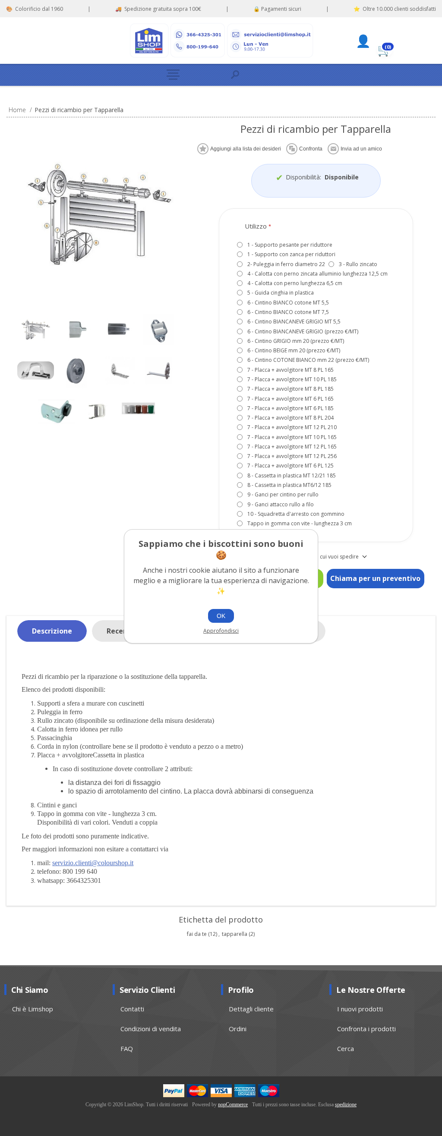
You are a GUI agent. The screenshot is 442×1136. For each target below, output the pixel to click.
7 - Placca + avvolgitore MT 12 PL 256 (292, 456)
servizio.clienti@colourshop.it (92, 862)
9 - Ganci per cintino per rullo (283, 494)
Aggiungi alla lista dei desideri (245, 149)
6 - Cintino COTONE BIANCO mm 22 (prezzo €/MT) (308, 360)
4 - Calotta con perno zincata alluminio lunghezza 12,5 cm (317, 273)
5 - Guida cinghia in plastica (280, 292)
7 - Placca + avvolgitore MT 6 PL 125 (290, 465)
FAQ (126, 1048)
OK (221, 615)
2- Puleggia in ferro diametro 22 (286, 264)
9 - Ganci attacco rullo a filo (280, 504)
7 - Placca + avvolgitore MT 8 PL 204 (290, 417)
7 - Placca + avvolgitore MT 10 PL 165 (292, 437)
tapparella (234, 934)
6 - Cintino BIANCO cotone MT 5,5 (288, 302)
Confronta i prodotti (366, 1028)
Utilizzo (256, 226)
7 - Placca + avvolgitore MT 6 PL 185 (290, 408)
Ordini (237, 1028)
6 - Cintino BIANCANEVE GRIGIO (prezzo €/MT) (302, 331)
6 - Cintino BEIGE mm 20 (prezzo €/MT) (293, 350)
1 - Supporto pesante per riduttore (289, 244)
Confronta (310, 149)
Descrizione (52, 631)
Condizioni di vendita (150, 1028)
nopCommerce (233, 1104)
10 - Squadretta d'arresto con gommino (295, 514)
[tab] (52, 631)
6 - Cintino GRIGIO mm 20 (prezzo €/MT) (295, 341)
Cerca (345, 1048)
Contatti (132, 1008)
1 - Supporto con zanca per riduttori (291, 254)
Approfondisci (221, 630)
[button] (191, 75)
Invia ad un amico (361, 149)
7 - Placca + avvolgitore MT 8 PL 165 (290, 369)
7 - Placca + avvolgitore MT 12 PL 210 (292, 427)
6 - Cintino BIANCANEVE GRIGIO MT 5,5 (294, 321)
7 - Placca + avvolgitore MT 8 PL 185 (290, 388)
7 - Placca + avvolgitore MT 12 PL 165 (292, 446)
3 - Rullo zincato (358, 264)
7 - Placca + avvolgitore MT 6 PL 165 (290, 398)
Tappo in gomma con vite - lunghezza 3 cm (299, 523)
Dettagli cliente (251, 1008)
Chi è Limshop (32, 1008)
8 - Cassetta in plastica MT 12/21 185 (291, 475)
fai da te (197, 934)
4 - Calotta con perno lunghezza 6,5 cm (294, 283)
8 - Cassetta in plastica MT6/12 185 (289, 485)
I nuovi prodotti (360, 1008)
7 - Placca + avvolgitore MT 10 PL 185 (292, 379)
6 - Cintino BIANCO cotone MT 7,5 (288, 312)
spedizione (346, 1104)
